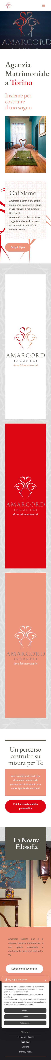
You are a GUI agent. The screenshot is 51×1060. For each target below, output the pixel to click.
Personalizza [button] (25, 1023)
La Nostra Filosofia (25, 1037)
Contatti (25, 1047)
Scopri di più (18, 247)
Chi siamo (25, 1032)
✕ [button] (46, 980)
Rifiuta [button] (25, 1017)
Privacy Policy (25, 1051)
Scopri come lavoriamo (24, 968)
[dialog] (25, 1002)
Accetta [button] (25, 1010)
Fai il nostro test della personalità (25, 806)
